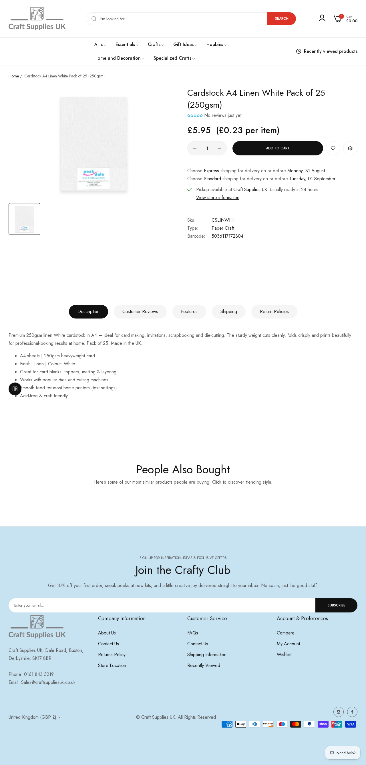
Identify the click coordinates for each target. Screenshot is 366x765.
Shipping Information (206, 654)
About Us (107, 633)
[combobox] (191, 18)
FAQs (192, 633)
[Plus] (219, 148)
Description (88, 311)
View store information (217, 197)
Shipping (228, 311)
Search (282, 18)
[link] (100, 44)
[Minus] (195, 148)
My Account (288, 643)
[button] (195, 115)
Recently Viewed (203, 665)
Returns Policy (112, 654)
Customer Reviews (140, 311)
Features (189, 311)
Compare (286, 633)
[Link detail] (338, 712)
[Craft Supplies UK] (37, 18)
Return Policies (274, 311)
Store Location (112, 665)
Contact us (108, 643)
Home (14, 76)
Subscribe (336, 605)
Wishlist (284, 654)
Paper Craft (223, 228)
